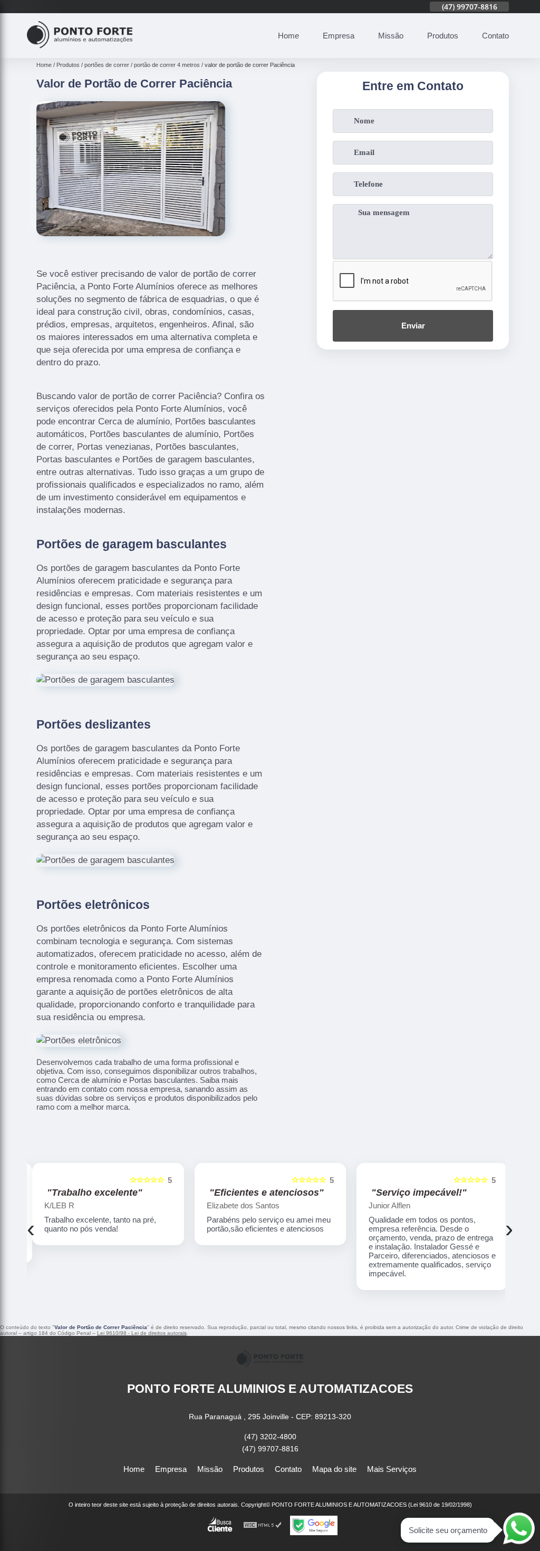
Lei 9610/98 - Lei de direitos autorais (142, 1333)
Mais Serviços (392, 1469)
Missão (390, 35)
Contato (495, 35)
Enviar (413, 325)
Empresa (338, 35)
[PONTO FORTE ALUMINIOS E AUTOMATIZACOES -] (79, 51)
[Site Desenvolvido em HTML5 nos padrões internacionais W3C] (262, 1525)
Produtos (442, 35)
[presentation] (31, 1229)
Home (288, 35)
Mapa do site (334, 1469)
